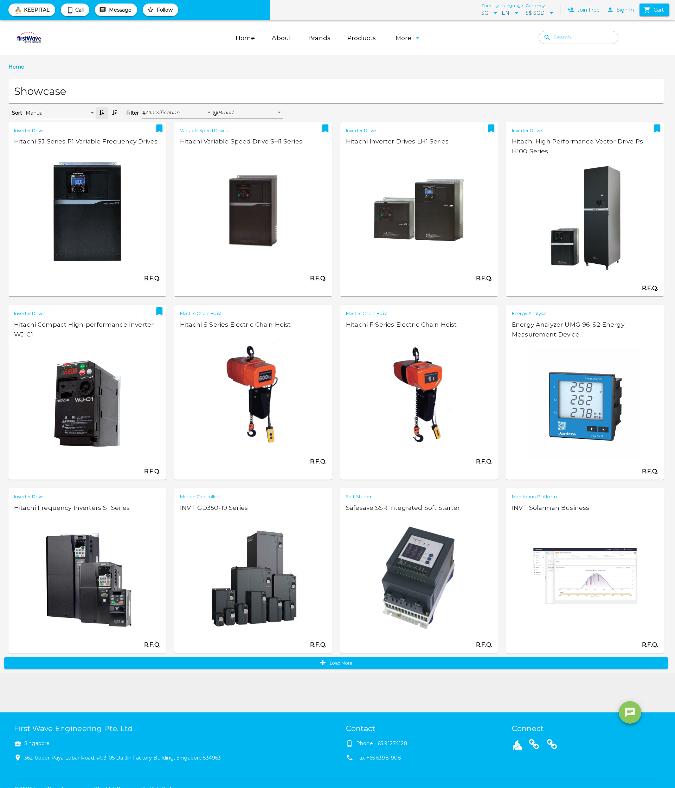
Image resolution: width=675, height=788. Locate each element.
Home (16, 67)
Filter (132, 113)
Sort (17, 113)
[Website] (534, 745)
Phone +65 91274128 (381, 743)
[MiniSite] (552, 745)
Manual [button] (35, 113)
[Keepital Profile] (517, 744)
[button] (179, 113)
